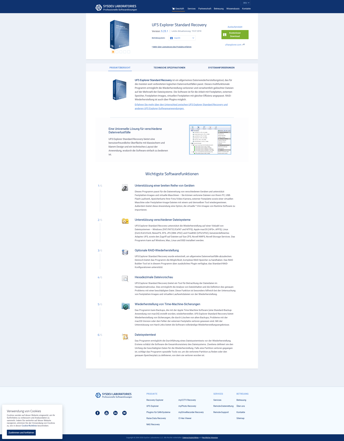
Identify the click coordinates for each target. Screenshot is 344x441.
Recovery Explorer (154, 400)
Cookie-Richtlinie (29, 426)
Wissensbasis (232, 8)
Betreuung (219, 8)
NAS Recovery (153, 424)
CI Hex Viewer (184, 418)
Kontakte (246, 8)
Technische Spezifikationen (169, 67)
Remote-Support (221, 412)
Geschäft (179, 8)
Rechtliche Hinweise (210, 438)
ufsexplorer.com (233, 44)
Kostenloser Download (235, 35)
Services (192, 8)
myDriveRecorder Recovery (191, 412)
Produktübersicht (120, 67)
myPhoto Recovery (187, 406)
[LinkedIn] (115, 413)
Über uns (240, 406)
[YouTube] (106, 413)
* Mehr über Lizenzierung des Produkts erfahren (171, 47)
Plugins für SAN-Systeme (158, 412)
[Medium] (124, 413)
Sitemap (240, 418)
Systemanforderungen (221, 67)
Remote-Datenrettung (223, 406)
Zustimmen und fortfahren (21, 432)
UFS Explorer (152, 406)
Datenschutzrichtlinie (190, 438)
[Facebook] (97, 413)
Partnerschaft (204, 8)
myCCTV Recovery (187, 400)
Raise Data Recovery (156, 418)
